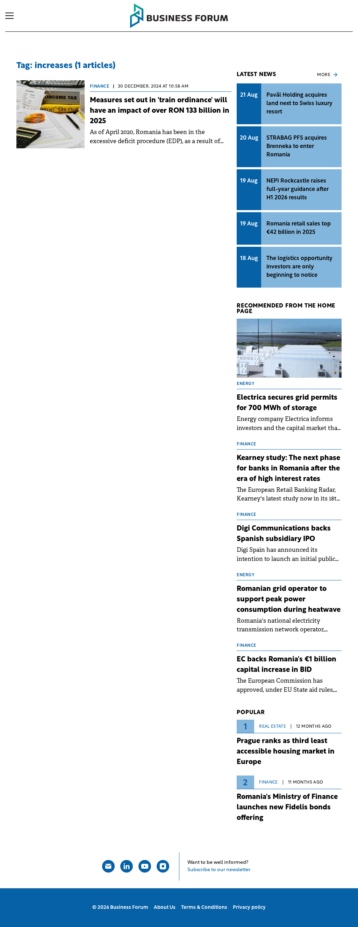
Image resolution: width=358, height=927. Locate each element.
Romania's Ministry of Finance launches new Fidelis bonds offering (287, 808)
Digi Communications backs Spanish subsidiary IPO (284, 534)
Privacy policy (249, 907)
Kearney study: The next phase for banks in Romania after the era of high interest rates (288, 469)
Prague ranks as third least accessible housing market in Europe (286, 752)
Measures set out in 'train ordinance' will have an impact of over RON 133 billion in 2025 (159, 111)
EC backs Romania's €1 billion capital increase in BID (286, 665)
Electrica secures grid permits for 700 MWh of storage (287, 403)
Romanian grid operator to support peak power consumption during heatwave (289, 600)
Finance (99, 86)
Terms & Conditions (204, 907)
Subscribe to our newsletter (218, 870)
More (323, 75)
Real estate (272, 727)
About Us (165, 907)
